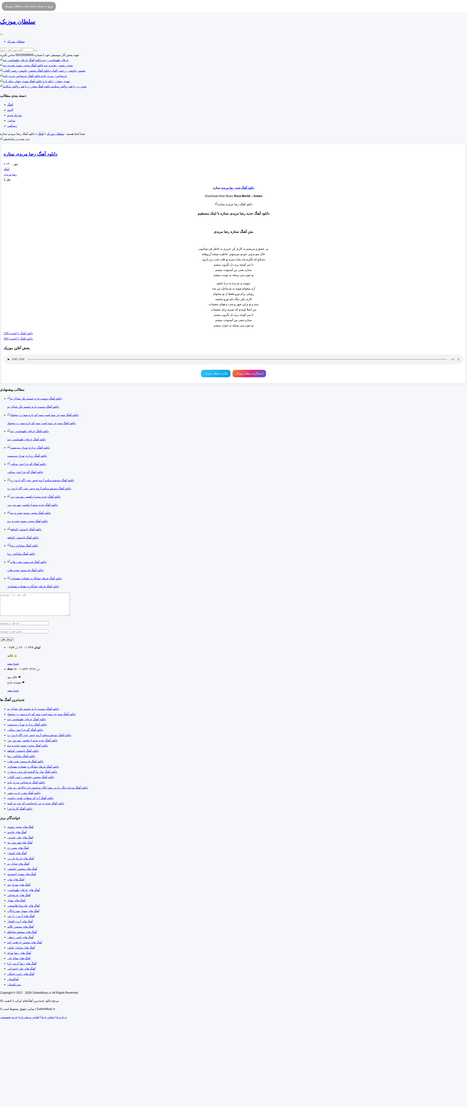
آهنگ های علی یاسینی (20, 837)
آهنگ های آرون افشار (20, 921)
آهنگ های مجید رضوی (20, 826)
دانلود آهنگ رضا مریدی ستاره (30, 153)
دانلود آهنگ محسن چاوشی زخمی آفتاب (30, 777)
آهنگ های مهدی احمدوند (21, 874)
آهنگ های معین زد (18, 847)
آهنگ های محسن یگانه (20, 926)
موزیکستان (14, 984)
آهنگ (10, 104)
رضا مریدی (10, 174)
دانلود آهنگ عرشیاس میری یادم (26, 782)
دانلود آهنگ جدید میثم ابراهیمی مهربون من (32, 740)
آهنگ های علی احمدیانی (21, 968)
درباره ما (61, 1017)
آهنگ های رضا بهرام (19, 952)
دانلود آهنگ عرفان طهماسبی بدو (26, 719)
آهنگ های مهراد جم (18, 884)
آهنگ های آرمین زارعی (21, 916)
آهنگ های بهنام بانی (18, 958)
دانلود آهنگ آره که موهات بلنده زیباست (30, 798)
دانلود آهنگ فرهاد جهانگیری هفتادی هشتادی (33, 766)
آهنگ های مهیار (16, 900)
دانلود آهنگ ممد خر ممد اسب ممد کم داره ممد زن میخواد (41, 714)
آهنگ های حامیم (16, 832)
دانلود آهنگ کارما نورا (19, 808)
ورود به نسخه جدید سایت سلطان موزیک (29, 6)
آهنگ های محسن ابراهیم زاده (24, 942)
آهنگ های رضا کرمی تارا (21, 963)
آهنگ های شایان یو (18, 863)
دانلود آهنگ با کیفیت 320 (18, 338)
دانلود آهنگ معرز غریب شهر (23, 792)
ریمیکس (12, 125)
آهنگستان (13, 979)
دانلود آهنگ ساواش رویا (21, 756)
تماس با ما (47, 1017)
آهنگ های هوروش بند (19, 842)
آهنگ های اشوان (17, 853)
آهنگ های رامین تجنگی (20, 973)
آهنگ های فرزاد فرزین (20, 858)
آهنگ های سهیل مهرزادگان (23, 911)
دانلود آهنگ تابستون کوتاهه (23, 750)
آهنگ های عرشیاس (18, 895)
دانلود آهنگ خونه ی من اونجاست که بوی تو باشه (35, 803)
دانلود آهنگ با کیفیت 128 (18, 333)
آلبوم (10, 109)
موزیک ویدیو (14, 115)
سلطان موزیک (16, 41)
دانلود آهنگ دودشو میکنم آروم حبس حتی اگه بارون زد (39, 735)
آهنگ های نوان (15, 879)
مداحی (11, 120)
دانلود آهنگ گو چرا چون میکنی (25, 729)
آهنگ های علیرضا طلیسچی (23, 905)
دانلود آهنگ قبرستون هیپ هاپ (25, 761)
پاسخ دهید (13, 663)
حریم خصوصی (9, 1017)
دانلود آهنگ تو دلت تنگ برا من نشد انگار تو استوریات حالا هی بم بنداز (47, 787)
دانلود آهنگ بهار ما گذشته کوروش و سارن (32, 771)
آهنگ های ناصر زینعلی (20, 937)
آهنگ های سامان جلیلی (21, 947)
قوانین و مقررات (29, 1017)
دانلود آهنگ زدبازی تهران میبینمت (27, 724)
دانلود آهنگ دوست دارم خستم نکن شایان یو (33, 708)
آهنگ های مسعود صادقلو (22, 932)
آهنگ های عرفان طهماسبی (23, 890)
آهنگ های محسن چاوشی (22, 868)
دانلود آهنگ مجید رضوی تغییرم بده (27, 745)
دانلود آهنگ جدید (244, 187)
